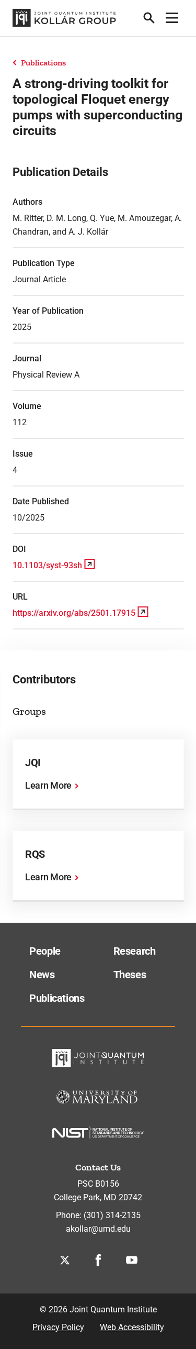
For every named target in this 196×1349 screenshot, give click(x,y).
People (45, 951)
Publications (43, 63)
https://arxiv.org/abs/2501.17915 (74, 613)
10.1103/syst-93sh (47, 565)
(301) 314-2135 (112, 1215)
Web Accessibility (132, 1327)
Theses (129, 974)
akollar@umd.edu (98, 1229)
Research (134, 951)
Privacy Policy (58, 1327)
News (42, 974)
